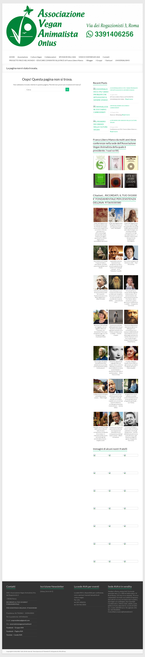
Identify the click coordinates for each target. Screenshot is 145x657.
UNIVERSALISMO (122, 60)
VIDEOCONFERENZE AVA (89, 57)
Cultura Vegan (36, 57)
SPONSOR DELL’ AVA (67, 57)
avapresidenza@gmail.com (20, 620)
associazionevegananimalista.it (20, 624)
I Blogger (89, 60)
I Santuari (108, 60)
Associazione (23, 57)
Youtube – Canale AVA (14, 635)
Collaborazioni (50, 57)
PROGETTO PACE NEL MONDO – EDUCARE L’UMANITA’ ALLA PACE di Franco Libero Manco (46, 60)
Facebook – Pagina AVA (14, 631)
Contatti (106, 57)
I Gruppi (99, 60)
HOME (12, 57)
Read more (129, 99)
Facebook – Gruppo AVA (15, 628)
